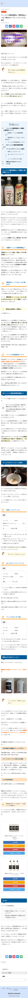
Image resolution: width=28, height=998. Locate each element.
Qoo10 (14, 842)
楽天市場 (14, 849)
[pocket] (14, 26)
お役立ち (4, 962)
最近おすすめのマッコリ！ (13, 161)
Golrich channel (14, 993)
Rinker (17, 838)
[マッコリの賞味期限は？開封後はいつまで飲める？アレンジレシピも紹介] (17, 26)
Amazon (14, 846)
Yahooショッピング (14, 853)
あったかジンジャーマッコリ (14, 155)
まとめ (7, 163)
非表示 (17, 124)
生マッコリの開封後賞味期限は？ (13, 146)
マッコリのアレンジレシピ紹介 (14, 149)
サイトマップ (16, 988)
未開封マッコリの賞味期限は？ (14, 134)
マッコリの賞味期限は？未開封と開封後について (13, 129)
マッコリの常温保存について (15, 142)
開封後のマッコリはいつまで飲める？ (14, 138)
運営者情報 (16, 989)
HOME (3, 988)
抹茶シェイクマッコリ (13, 151)
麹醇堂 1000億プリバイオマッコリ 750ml (14, 873)
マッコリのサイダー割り (13, 159)
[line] (21, 26)
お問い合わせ (9, 988)
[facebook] (10, 26)
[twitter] (6, 26)
